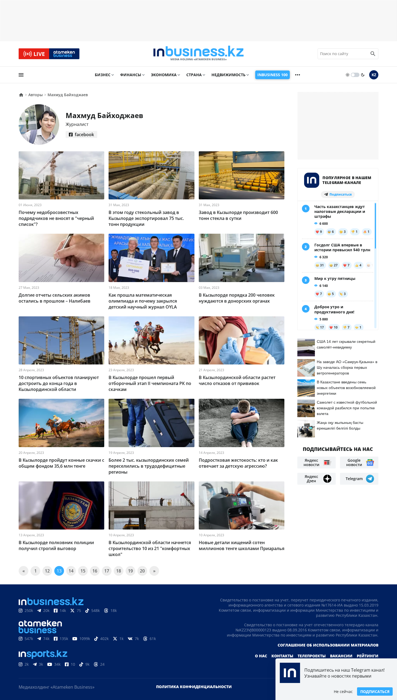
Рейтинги (367, 655)
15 (82, 571)
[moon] (363, 75)
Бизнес (102, 74)
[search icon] (373, 53)
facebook (84, 135)
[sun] (347, 75)
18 (118, 571)
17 (106, 571)
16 (94, 571)
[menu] (21, 74)
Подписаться (374, 691)
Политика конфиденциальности (194, 686)
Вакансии (341, 655)
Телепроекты (312, 655)
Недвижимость (228, 74)
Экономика (164, 74)
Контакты (282, 655)
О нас (261, 655)
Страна (194, 74)
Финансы (130, 74)
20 (142, 571)
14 (71, 571)
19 (130, 571)
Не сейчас (343, 691)
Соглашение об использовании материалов (328, 645)
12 (47, 571)
